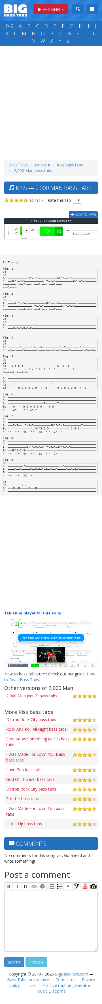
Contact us (65, 979)
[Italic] (17, 886)
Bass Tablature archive (28, 979)
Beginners (53, 9)
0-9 (9, 26)
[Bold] (8, 886)
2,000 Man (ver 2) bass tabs (31, 695)
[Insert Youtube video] (85, 886)
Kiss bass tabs (70, 165)
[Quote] (68, 886)
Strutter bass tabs (22, 798)
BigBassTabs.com (71, 974)
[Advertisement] (51, 101)
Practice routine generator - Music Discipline (65, 988)
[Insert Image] (42, 886)
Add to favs (85, 214)
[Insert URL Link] (34, 886)
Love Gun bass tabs (24, 769)
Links (31, 985)
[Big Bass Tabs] (15, 10)
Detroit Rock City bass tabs (31, 719)
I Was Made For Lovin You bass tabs (35, 811)
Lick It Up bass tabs (24, 823)
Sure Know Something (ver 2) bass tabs (37, 741)
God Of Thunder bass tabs (30, 779)
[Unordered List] (59, 886)
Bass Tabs (18, 165)
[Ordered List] (51, 886)
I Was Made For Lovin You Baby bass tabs (35, 757)
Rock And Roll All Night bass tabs (36, 729)
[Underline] (25, 886)
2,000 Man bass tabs (33, 170)
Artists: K (42, 165)
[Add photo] (93, 886)
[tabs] (76, 886)
